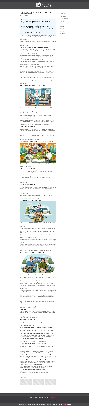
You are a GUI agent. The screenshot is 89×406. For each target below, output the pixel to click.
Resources (62, 28)
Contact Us (58, 8)
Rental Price (62, 26)
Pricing (47, 8)
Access (67, 8)
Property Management (22, 8)
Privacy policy (69, 404)
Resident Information (39, 8)
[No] (87, 404)
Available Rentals (31, 8)
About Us (52, 8)
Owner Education (63, 16)
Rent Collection (62, 23)
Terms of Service (57, 397)
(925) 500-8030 (5, 0)
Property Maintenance (64, 18)
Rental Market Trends (63, 24)
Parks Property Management (24, 15)
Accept (64, 404)
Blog (63, 8)
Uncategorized (62, 33)
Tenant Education (63, 31)
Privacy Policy (51, 397)
